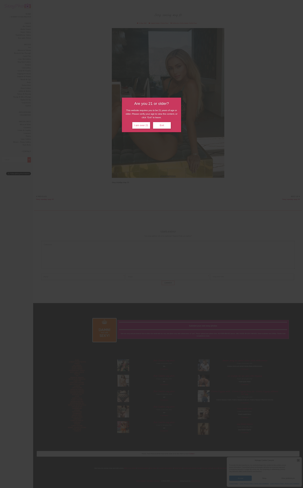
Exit (162, 125)
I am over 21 (141, 125)
